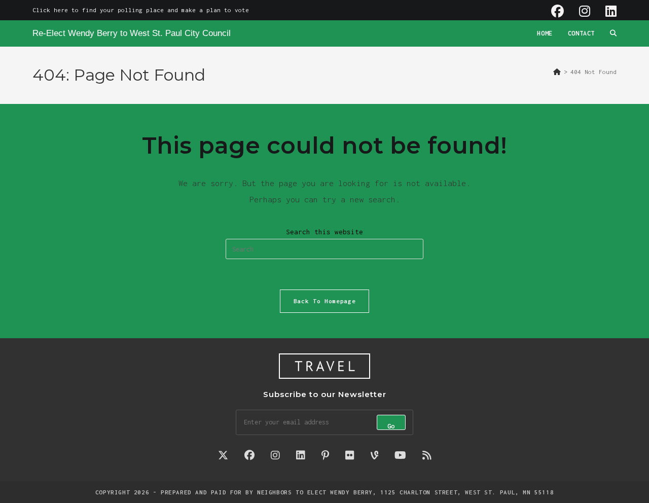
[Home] (557, 71)
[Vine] (374, 455)
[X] (223, 455)
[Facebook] (557, 11)
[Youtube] (400, 455)
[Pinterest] (325, 455)
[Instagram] (584, 11)
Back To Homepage (324, 301)
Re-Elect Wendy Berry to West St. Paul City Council (131, 33)
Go (391, 426)
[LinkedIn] (607, 11)
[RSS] (427, 455)
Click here (50, 10)
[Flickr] (349, 455)
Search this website (324, 232)
